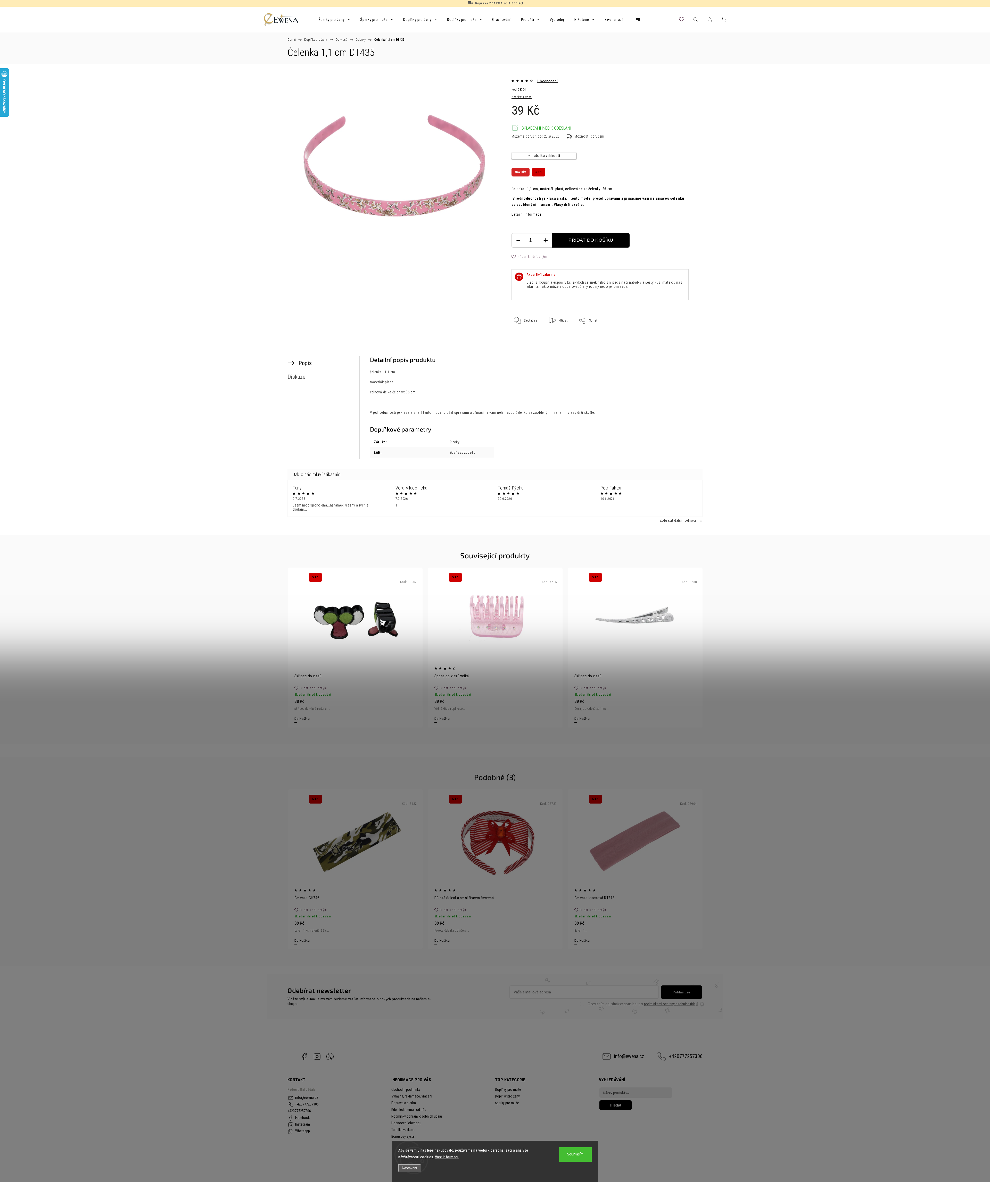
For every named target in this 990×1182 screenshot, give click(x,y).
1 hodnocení (547, 81)
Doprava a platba (403, 1103)
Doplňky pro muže (508, 1089)
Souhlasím (575, 1154)
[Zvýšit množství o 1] (545, 240)
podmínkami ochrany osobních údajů (671, 1004)
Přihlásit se (681, 992)
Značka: (522, 97)
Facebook (304, 1056)
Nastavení (409, 1168)
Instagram (317, 1056)
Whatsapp (330, 1056)
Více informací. (447, 1157)
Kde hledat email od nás (408, 1110)
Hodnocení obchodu (406, 1123)
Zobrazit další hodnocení (680, 520)
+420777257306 (686, 1056)
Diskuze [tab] (296, 376)
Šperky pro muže (507, 1103)
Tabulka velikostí (403, 1130)
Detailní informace (527, 214)
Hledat (615, 1105)
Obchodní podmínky (405, 1089)
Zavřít (677, 337)
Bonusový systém (404, 1136)
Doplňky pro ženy (507, 1096)
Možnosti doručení (589, 136)
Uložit (524, 336)
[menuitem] (334, 19)
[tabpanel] (355, 648)
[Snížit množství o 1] (518, 240)
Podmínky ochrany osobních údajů (416, 1116)
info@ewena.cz (629, 1056)
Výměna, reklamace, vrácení (411, 1096)
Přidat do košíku (590, 240)
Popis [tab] (305, 363)
